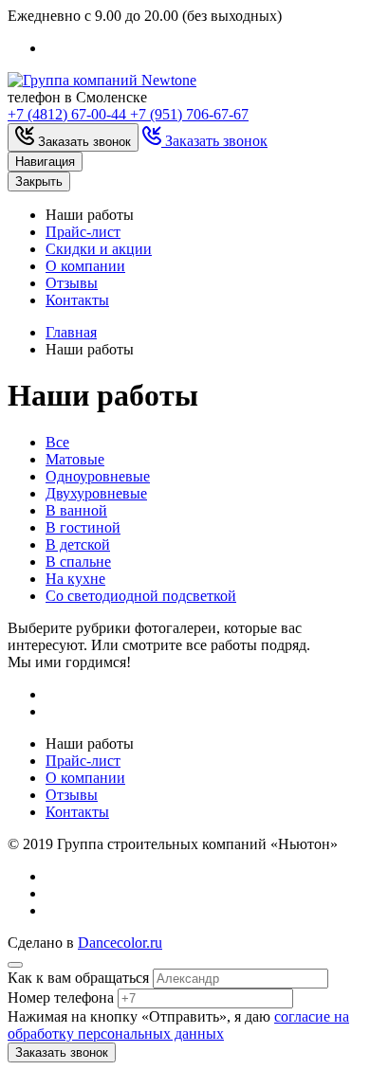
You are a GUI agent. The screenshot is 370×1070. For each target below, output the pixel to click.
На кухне (75, 579)
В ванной (76, 510)
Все (57, 442)
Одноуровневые (98, 476)
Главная (71, 332)
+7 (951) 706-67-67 (189, 114)
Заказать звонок (61, 1052)
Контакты (77, 300)
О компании (85, 266)
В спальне (78, 561)
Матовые (75, 459)
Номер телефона (61, 997)
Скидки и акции (99, 249)
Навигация (45, 161)
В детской (78, 544)
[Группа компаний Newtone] (102, 80)
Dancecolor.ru (120, 942)
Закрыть (39, 181)
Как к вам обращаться (78, 978)
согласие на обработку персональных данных (178, 1025)
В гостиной (83, 527)
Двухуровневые (96, 493)
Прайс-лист (83, 232)
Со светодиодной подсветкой (141, 596)
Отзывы (72, 283)
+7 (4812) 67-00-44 (69, 114)
